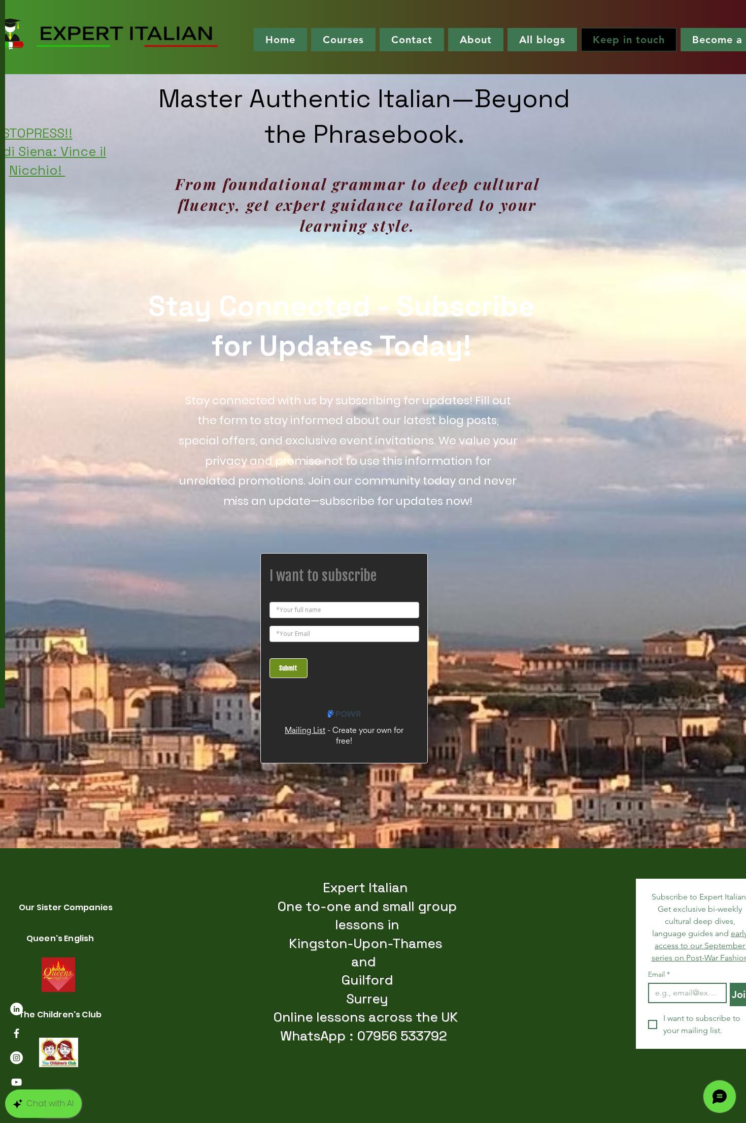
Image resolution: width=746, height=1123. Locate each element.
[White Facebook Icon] (16, 1033)
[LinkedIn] (16, 1009)
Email (659, 974)
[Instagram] (16, 1057)
